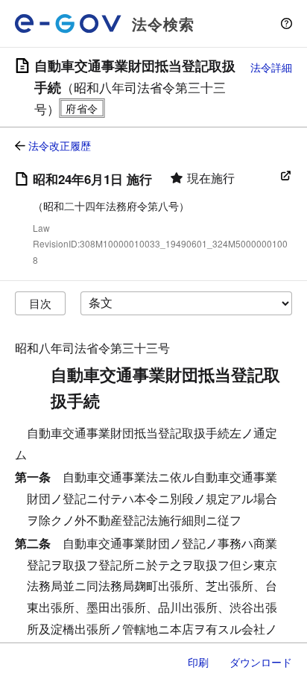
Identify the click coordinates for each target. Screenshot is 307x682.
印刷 (198, 661)
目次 (40, 303)
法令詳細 (271, 67)
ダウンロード (261, 661)
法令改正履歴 (59, 145)
